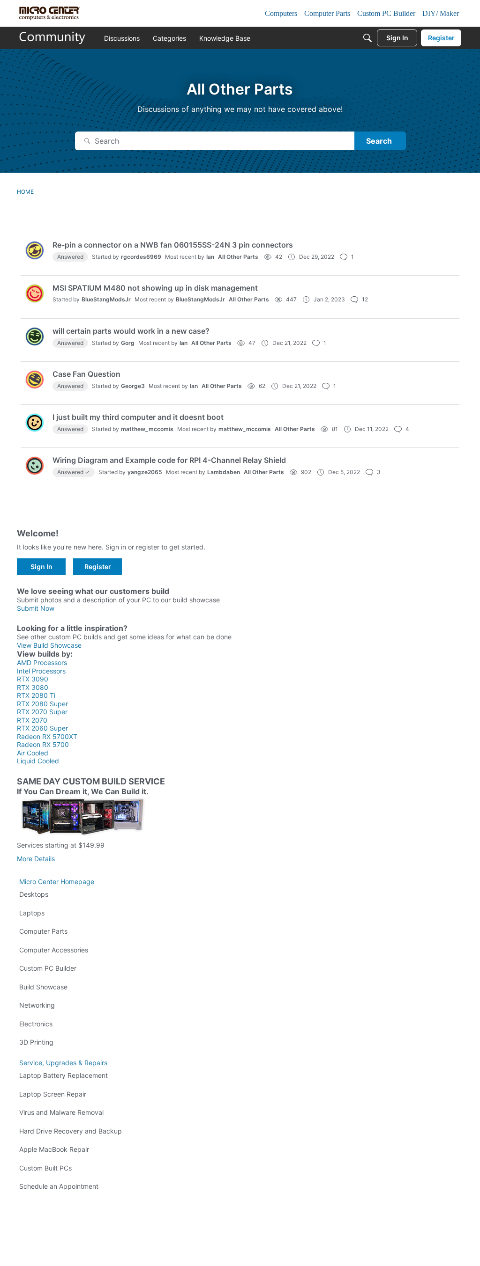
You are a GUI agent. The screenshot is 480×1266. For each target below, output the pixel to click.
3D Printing (36, 1042)
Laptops (32, 913)
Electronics (35, 1024)
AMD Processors (42, 662)
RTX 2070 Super (42, 712)
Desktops (33, 894)
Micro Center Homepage (56, 881)
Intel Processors (41, 671)
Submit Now (35, 608)
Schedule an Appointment (58, 1186)
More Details (36, 859)
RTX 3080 (32, 687)
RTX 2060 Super (42, 728)
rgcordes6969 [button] (141, 256)
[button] (34, 250)
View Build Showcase (49, 645)
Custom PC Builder (47, 968)
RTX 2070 (32, 720)
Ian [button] (210, 256)
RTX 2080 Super (42, 704)
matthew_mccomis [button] (147, 428)
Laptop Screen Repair (52, 1094)
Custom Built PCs (45, 1168)
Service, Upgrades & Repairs (63, 1063)
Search (379, 141)
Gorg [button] (128, 342)
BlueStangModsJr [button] (106, 299)
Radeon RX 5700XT (47, 736)
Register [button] (97, 567)
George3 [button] (133, 385)
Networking (37, 1005)
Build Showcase (43, 987)
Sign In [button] (41, 567)
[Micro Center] (52, 37)
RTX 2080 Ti (36, 695)
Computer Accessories (53, 950)
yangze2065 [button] (145, 472)
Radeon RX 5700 (43, 744)
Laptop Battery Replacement (63, 1075)
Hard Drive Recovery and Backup (70, 1131)
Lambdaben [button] (223, 472)
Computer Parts (43, 931)
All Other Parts (238, 256)
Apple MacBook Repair (54, 1149)
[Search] (367, 37)
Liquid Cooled (38, 761)
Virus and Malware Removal (61, 1112)
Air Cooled (32, 753)
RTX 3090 (32, 679)
